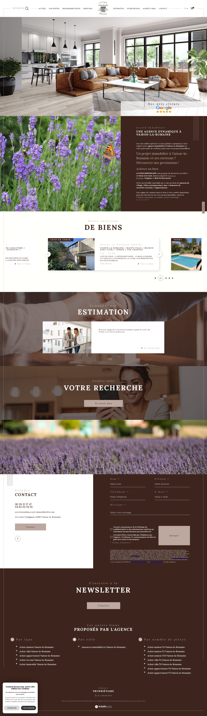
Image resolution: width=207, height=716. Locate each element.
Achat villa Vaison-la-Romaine (35, 651)
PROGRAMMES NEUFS (71, 9)
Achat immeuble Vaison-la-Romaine (38, 664)
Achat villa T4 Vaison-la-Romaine (164, 660)
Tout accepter (28, 708)
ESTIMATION (118, 9)
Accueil (42, 9)
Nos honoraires (98, 701)
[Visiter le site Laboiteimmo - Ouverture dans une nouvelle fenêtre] (103, 709)
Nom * (115, 479)
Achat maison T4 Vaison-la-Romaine (166, 647)
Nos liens (128, 701)
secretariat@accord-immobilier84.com (35, 512)
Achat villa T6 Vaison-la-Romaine (164, 664)
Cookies (143, 701)
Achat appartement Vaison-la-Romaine (40, 655)
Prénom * (162, 479)
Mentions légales (116, 701)
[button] (48, 254)
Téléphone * (119, 492)
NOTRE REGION (133, 9)
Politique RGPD (136, 701)
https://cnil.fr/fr (135, 556)
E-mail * (161, 492)
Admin (123, 701)
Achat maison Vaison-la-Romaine (37, 647)
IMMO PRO (87, 9)
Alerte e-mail (149, 9)
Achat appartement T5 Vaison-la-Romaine (169, 673)
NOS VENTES (54, 9)
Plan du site (107, 701)
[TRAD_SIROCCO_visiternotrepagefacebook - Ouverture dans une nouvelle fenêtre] (18, 538)
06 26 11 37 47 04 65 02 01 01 (24, 505)
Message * (118, 505)
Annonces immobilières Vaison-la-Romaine (104, 647)
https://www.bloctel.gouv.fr (180, 558)
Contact (163, 9)
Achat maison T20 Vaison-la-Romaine (166, 655)
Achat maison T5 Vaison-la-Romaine (166, 651)
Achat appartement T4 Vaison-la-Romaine (169, 668)
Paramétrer (11, 708)
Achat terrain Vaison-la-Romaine (37, 660)
